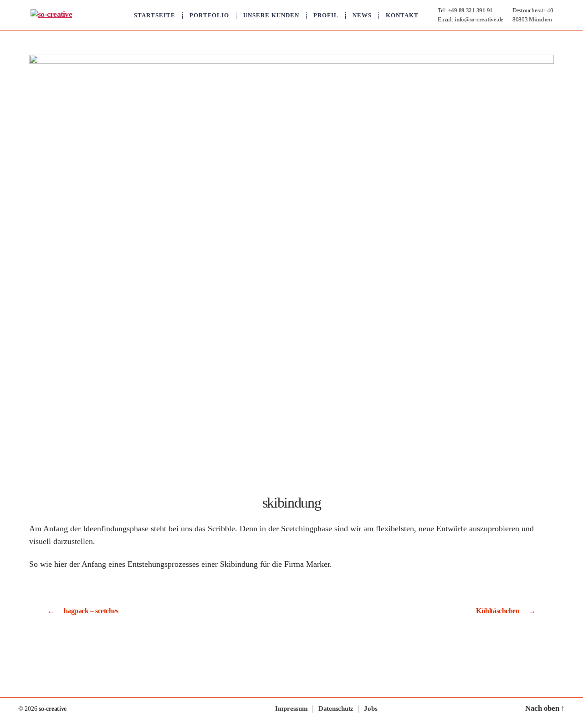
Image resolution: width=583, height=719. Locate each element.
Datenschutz (335, 708)
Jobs (370, 708)
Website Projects (92, 708)
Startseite (154, 15)
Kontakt (402, 15)
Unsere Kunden (271, 15)
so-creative (52, 708)
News (362, 15)
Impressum (291, 708)
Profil (325, 15)
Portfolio (209, 15)
